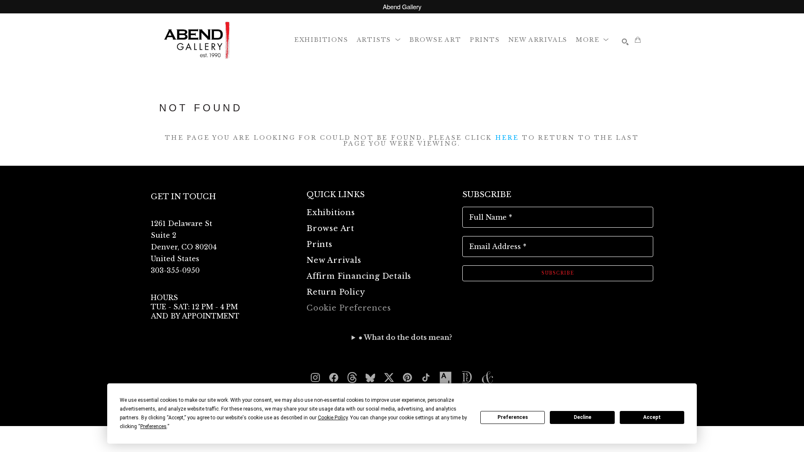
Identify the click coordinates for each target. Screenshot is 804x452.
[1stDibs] (466, 377)
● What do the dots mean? (405, 337)
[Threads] (352, 377)
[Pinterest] (407, 377)
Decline (582, 417)
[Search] (625, 42)
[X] (389, 377)
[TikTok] (425, 377)
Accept (652, 417)
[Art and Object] (487, 377)
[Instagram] (315, 377)
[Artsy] (445, 377)
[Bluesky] (370, 377)
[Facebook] (333, 377)
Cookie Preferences (349, 308)
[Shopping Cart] (638, 39)
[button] (379, 39)
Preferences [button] (153, 426)
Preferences (512, 417)
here (507, 137)
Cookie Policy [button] (333, 418)
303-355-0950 (175, 270)
